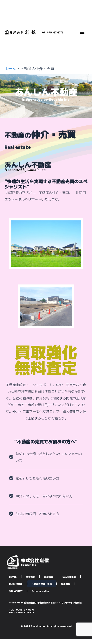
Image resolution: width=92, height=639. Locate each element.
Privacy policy (40, 591)
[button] (82, 32)
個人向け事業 (15, 583)
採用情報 (65, 583)
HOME (13, 576)
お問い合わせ (15, 591)
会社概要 (30, 576)
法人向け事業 (69, 576)
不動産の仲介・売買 (42, 583)
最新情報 (48, 576)
